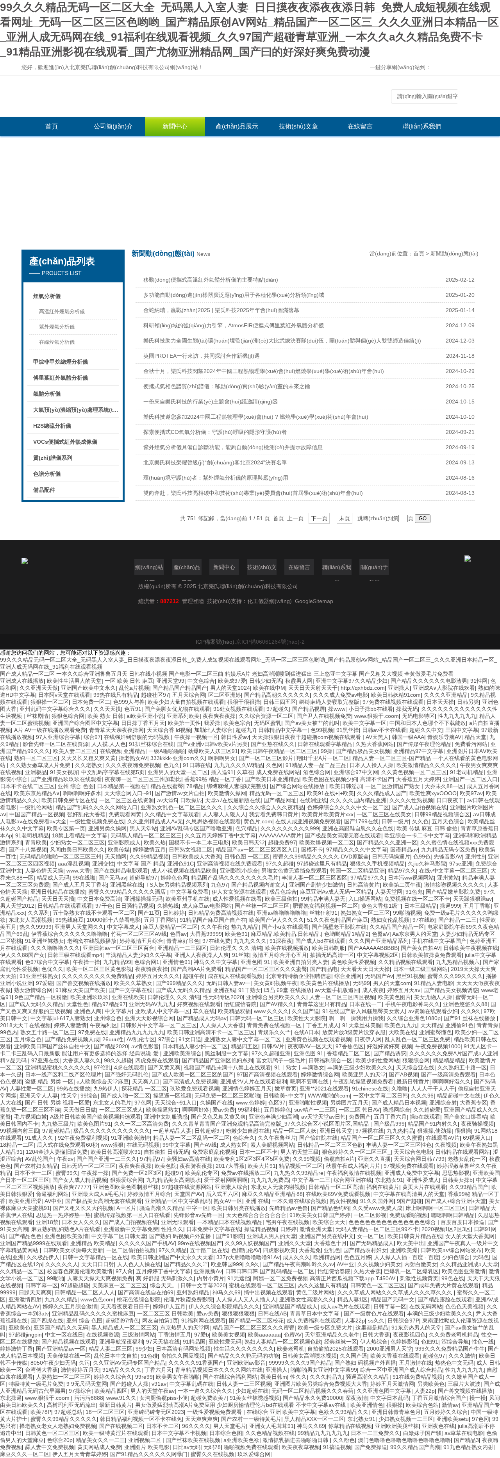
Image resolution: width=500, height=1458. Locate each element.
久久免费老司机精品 (453, 1334)
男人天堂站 (143, 828)
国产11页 (149, 913)
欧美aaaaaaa (264, 1334)
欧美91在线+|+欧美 (330, 793)
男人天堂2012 (17, 906)
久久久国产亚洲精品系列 (378, 941)
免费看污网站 (471, 744)
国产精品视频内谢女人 (258, 885)
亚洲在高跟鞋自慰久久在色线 (357, 828)
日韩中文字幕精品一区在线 (95, 1257)
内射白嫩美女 (420, 1264)
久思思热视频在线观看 (213, 821)
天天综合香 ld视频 (169, 730)
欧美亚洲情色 (366, 1405)
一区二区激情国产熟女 (393, 786)
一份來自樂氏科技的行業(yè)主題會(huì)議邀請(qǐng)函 (210, 401)
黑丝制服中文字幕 (226, 1053)
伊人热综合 (374, 1341)
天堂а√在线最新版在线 (233, 800)
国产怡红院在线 (318, 1138)
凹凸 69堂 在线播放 (288, 990)
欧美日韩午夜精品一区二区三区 (279, 751)
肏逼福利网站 (52, 1194)
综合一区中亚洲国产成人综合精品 (401, 1370)
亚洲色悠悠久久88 (465, 1004)
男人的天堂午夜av (152, 1391)
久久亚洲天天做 (39, 688)
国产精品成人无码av (202, 1018)
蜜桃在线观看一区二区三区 (262, 1285)
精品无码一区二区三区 (276, 793)
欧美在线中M (269, 688)
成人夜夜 (373, 990)
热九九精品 (245, 927)
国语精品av (404, 849)
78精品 (195, 786)
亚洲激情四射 (25, 1299)
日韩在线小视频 (148, 674)
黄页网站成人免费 (99, 1447)
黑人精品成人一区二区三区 (124, 1327)
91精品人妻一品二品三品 (316, 765)
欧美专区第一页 (66, 828)
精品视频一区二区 (301, 1166)
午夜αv (65, 1159)
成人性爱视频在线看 (237, 899)
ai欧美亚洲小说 (145, 716)
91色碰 (149, 1356)
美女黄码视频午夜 (275, 983)
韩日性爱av (235, 737)
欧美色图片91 (94, 1124)
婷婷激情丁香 (16, 1349)
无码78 (212, 1447)
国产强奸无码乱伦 (126, 1074)
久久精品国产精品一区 (397, 927)
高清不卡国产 (376, 779)
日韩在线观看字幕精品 (325, 744)
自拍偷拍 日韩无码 (166, 1152)
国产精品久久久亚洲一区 (387, 842)
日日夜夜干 (450, 800)
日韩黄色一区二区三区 (377, 1285)
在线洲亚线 (313, 800)
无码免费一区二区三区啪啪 (227, 1095)
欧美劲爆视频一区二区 (326, 842)
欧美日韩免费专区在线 (68, 800)
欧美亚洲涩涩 (25, 1201)
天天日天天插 (57, 899)
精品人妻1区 (352, 1299)
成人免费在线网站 (278, 772)
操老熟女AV (133, 758)
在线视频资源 (102, 1334)
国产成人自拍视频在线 (419, 807)
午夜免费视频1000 (438, 1046)
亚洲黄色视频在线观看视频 (318, 1039)
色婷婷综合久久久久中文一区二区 (348, 807)
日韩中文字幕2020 (203, 1285)
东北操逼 (11, 1398)
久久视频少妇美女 (379, 1264)
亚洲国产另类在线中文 (326, 1236)
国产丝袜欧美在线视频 (193, 1440)
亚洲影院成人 (124, 842)
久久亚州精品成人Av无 (155, 821)
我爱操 (212, 723)
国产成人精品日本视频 (398, 1102)
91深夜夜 (281, 941)
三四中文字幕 (461, 730)
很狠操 (463, 1131)
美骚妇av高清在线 (188, 1159)
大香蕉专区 (473, 1102)
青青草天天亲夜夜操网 (116, 730)
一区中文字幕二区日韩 (380, 1095)
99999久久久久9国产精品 (300, 1363)
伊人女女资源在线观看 (239, 892)
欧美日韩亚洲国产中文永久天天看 (172, 1257)
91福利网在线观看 (203, 1320)
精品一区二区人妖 (294, 1131)
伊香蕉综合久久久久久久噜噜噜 (69, 934)
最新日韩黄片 (412, 1081)
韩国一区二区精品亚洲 (357, 870)
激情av (450, 1405)
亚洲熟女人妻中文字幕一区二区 (243, 1039)
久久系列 (39, 913)
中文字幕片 (118, 1011)
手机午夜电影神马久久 (412, 1004)
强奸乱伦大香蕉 (86, 814)
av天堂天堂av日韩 (323, 1117)
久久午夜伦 (214, 927)
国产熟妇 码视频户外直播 (180, 1236)
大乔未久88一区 (444, 786)
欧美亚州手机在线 (187, 899)
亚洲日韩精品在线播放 (57, 892)
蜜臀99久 (66, 1173)
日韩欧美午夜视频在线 (470, 948)
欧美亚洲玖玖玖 (89, 997)
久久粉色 (344, 1440)
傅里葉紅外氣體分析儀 (60, 378)
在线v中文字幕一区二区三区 (453, 870)
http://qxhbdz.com (363, 688)
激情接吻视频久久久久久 (454, 885)
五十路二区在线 (209, 1250)
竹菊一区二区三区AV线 (139, 934)
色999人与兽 (129, 702)
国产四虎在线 (46, 1320)
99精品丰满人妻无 (323, 899)
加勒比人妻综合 (213, 730)
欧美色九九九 (400, 1025)
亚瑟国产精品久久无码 (61, 1327)
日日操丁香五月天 (143, 723)
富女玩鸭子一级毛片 (280, 1060)
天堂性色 (77, 1004)
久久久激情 (462, 1356)
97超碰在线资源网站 (187, 1187)
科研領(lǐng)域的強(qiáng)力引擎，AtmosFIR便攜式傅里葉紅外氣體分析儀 (233, 325)
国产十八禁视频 (28, 849)
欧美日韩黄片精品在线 (415, 1236)
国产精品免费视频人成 (72, 1039)
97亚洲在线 (45, 1060)
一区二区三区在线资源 (126, 800)
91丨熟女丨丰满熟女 (299, 1067)
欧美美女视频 (228, 1334)
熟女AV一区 (228, 1201)
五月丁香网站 (160, 920)
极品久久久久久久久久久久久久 (111, 1131)
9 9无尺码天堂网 (86, 1384)
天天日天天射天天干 (313, 688)
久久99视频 (307, 1159)
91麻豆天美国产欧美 (80, 990)
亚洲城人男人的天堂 (271, 1236)
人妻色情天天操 (44, 870)
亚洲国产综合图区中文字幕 (85, 723)
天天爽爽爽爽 (201, 1419)
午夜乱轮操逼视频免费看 (363, 1081)
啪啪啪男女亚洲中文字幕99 (324, 1370)
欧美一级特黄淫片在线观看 (115, 1433)
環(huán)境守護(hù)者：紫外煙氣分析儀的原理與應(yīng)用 (215, 478)
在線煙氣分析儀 (57, 342)
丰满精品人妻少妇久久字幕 (138, 955)
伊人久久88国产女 (22, 955)
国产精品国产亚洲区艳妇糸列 (217, 1060)
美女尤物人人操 (433, 997)
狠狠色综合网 (68, 716)
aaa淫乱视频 (73, 863)
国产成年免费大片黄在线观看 (443, 1285)
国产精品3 (466, 1440)
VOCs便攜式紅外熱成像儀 (65, 442)
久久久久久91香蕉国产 (196, 1363)
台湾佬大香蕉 (41, 1370)
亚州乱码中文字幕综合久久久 (55, 709)
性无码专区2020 (223, 997)
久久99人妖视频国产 (250, 1243)
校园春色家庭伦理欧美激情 (79, 1271)
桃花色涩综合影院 (139, 1299)
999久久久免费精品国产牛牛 (450, 1349)
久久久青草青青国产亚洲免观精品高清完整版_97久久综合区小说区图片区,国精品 (271, 1124)
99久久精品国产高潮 (415, 1447)
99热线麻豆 (69, 920)
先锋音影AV (448, 856)
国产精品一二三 (457, 920)
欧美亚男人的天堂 (364, 1074)
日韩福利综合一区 (330, 1060)
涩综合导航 (455, 1341)
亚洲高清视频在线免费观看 (229, 863)
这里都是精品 (371, 1327)
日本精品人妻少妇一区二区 (195, 1046)
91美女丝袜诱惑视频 (255, 1398)
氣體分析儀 (47, 394)
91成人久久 (40, 1138)
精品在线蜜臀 (166, 786)
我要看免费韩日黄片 (273, 814)
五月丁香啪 (477, 906)
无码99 (361, 983)
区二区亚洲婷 (224, 695)
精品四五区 (244, 1046)
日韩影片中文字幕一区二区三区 (158, 1025)
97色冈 (480, 1419)
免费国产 (360, 1117)
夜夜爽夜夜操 (219, 716)
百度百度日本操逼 (462, 1222)
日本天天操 (440, 702)
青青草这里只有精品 (321, 1004)
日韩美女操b (457, 1180)
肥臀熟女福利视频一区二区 (325, 906)
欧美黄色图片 (394, 997)
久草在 (245, 772)
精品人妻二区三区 (110, 1349)
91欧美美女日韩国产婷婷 (319, 1215)
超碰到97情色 (122, 1320)
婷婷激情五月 (149, 849)
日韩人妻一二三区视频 (243, 1384)
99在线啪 (84, 877)
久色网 (274, 765)
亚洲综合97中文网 (356, 772)
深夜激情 (356, 1398)
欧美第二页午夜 (402, 885)
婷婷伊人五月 (169, 1306)
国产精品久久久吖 (186, 1264)
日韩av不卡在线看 (384, 730)
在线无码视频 (143, 1145)
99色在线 (452, 1278)
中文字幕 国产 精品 (140, 863)
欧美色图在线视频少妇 (329, 779)
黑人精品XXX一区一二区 (314, 1419)
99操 (326, 751)
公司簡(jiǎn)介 (113, 126)
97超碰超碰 (75, 1285)
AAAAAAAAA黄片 (280, 835)
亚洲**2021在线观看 (324, 1088)
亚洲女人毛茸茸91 (271, 1426)
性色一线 (483, 1341)
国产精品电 (324, 969)
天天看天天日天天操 (365, 969)
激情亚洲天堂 (316, 1229)
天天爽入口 (145, 1081)
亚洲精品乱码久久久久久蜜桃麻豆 (93, 1313)
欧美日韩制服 (328, 948)
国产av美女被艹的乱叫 (311, 723)
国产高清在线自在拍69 (145, 1292)
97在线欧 (423, 920)
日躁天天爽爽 (35, 1292)
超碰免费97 (282, 842)
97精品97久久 (367, 877)
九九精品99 (117, 962)
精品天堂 (475, 737)
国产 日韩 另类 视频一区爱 (57, 1102)
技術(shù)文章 (298, 126)
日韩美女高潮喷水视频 (309, 1356)
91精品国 (194, 1341)
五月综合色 (27, 1039)
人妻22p (355, 1320)
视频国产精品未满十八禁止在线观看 (227, 1067)
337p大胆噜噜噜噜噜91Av (248, 1257)
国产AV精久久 (277, 1004)
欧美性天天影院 (307, 1018)
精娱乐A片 (237, 674)
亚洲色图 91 (255, 962)
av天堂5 (167, 800)
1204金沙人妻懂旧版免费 (57, 1152)
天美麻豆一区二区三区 (119, 1285)
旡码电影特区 (418, 716)
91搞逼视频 (337, 1447)
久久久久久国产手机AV (147, 1243)
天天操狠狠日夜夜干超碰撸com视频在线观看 (307, 737)
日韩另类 (468, 702)
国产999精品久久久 (179, 983)
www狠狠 (112, 1145)
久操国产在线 (216, 1102)
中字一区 (197, 1208)
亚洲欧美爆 (404, 1250)
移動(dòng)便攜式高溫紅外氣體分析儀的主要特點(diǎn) (210, 280)
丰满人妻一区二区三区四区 (314, 877)
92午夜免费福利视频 (83, 1138)
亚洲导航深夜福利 (121, 1341)
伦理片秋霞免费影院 (188, 1299)
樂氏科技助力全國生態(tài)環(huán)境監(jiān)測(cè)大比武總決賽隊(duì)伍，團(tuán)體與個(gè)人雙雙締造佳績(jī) (282, 340)
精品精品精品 (449, 1060)
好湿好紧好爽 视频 (389, 1046)
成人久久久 (296, 1257)
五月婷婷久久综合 (446, 1412)
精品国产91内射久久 (433, 1124)
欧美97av (471, 793)
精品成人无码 (53, 877)
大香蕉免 (310, 1250)
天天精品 (431, 1025)
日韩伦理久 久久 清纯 (236, 948)
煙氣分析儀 (47, 296)
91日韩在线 (197, 765)
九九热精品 (400, 1131)
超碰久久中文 (425, 730)
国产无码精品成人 (372, 1243)
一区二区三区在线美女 (384, 814)
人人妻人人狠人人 (224, 814)
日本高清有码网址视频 (183, 1349)
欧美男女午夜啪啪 (178, 1377)
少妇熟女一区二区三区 (77, 842)
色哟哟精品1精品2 (346, 934)
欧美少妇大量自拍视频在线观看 (186, 702)
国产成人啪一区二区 (125, 1095)
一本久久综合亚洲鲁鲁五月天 (91, 674)
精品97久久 (402, 870)
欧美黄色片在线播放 (325, 983)
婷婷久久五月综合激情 (70, 1306)
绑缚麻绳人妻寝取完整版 (329, 702)
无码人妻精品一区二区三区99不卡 (377, 1229)
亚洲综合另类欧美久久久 (276, 997)
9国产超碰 (409, 1201)
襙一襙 (478, 1398)
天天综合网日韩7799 (419, 1159)
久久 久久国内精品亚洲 (358, 800)
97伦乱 (102, 1067)
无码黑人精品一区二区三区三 (146, 835)
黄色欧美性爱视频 (353, 962)
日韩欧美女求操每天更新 (73, 1250)
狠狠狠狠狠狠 (238, 1313)
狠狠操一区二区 (49, 702)
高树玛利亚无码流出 (71, 1405)
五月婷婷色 (277, 1109)
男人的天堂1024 (230, 688)
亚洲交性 (103, 863)
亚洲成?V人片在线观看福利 (253, 1081)
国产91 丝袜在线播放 (470, 1018)
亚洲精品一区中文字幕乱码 (178, 1201)
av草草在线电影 (464, 1433)
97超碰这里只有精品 (322, 863)
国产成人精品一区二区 (27, 674)
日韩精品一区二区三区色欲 (330, 1145)
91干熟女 (249, 990)
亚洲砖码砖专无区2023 (156, 1412)
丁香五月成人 (322, 1025)
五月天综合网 (188, 695)
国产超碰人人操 (129, 1384)
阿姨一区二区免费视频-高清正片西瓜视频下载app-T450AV (325, 1278)
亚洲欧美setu (452, 1419)
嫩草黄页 (285, 1088)
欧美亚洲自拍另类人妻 (300, 962)
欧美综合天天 (328, 1222)
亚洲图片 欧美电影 (147, 1447)
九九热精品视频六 (458, 962)
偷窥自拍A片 (339, 1159)
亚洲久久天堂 (294, 1243)
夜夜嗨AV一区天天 (310, 1046)
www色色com (97, 1299)
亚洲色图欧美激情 (66, 1236)
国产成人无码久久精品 (182, 990)
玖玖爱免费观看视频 (194, 1088)
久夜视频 (446, 1145)
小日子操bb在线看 (370, 709)
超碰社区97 (155, 695)
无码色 (481, 1257)
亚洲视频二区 (145, 1440)
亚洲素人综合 (231, 1187)
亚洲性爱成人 (422, 1180)
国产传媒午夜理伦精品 (424, 744)
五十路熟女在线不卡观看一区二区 (94, 913)
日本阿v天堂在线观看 (64, 695)
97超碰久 (277, 709)
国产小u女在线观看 (285, 927)
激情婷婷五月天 (80, 1370)
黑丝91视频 (410, 976)
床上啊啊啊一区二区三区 (435, 1208)
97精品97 (151, 1159)
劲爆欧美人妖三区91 (213, 751)
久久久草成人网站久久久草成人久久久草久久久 (396, 1292)
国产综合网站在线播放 (298, 786)
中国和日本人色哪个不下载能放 (427, 723)
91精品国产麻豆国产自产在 (213, 920)
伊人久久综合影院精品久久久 (224, 1306)
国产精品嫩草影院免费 (453, 892)
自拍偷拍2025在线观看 (335, 1349)
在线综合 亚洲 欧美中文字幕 (280, 1412)
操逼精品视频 (260, 1229)
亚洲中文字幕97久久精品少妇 (352, 681)
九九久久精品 (61, 1299)
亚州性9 (475, 856)
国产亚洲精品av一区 (61, 1349)
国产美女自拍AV (420, 948)
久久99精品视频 (149, 856)
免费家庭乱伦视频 (214, 1152)
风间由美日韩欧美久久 (77, 849)
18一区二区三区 (105, 1412)
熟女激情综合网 (33, 990)
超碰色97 (434, 1356)
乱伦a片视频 (134, 688)
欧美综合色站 (422, 1405)
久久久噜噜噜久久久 (55, 948)
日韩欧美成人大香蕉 (196, 856)
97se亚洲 (460, 863)
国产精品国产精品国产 (179, 688)
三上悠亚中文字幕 (335, 674)
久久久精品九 (326, 1377)
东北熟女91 (389, 1180)
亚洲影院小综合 (239, 870)
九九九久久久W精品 (238, 765)
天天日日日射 (97, 1264)
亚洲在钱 (224, 990)
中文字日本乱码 (389, 1398)
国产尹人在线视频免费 (323, 716)
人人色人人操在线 (139, 1264)
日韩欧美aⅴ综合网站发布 (451, 1250)
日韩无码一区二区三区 (257, 1018)
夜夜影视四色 (409, 1334)
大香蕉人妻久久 (81, 1060)
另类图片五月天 (349, 1102)
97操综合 (80, 1391)
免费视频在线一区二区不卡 (417, 899)
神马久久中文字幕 (216, 962)
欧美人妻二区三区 (75, 751)
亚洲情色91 (176, 962)
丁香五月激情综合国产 (439, 1398)
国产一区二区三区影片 (266, 758)
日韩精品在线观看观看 (65, 906)
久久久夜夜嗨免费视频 (132, 765)
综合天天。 (163, 1285)
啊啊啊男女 (222, 758)
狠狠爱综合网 (126, 1180)
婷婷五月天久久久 (158, 976)
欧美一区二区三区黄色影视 (99, 969)
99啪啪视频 (407, 913)
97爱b (201, 1334)
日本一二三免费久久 (375, 1433)
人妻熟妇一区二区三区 (63, 1377)
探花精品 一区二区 (144, 1088)
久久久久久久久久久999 (290, 828)
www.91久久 (121, 1398)
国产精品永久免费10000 (312, 1398)
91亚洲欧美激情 (130, 1138)
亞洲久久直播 (374, 1159)
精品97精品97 (108, 1004)
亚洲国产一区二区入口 (470, 779)
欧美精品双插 (234, 1011)
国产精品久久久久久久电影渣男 (429, 681)
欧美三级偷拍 (281, 899)
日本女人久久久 (81, 1222)
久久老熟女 (88, 765)
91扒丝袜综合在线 (151, 744)
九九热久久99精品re (298, 1173)
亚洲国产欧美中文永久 (88, 688)
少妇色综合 (456, 1257)
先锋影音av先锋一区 (198, 1215)
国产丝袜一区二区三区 (262, 906)
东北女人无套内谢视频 (278, 1187)
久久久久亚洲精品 (446, 695)
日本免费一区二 (91, 702)
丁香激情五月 (174, 1334)
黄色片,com (258, 821)
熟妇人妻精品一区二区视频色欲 (283, 1341)
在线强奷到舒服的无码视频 (137, 737)
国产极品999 (389, 1124)
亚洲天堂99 (170, 681)
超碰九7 (245, 730)
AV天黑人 (377, 737)
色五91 (132, 709)
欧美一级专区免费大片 (325, 1327)
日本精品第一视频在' (122, 786)
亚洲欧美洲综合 (182, 1053)
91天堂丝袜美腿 (361, 1025)
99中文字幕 (176, 1145)
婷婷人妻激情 (70, 1025)
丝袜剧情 (37, 716)
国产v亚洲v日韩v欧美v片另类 (212, 744)
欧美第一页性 (184, 723)
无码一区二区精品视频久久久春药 (312, 1391)
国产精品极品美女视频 (363, 751)
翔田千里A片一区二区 (322, 758)
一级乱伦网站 (36, 807)
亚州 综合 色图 (76, 786)
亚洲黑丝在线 (126, 885)
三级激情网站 (138, 1334)
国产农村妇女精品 (36, 1166)
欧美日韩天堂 (248, 842)
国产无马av (112, 877)
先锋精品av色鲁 (288, 1208)
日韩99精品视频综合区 (442, 814)
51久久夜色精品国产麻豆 (337, 920)
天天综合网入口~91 (128, 793)
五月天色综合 (448, 821)
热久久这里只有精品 (322, 1285)
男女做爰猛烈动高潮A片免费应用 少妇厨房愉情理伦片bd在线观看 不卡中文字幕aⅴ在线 (241, 1405)
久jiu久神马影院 (427, 863)
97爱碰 (44, 983)
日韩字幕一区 (41, 1285)
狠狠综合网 (416, 1060)
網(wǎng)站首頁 (149, 569)
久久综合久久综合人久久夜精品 (265, 807)
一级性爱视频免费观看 (215, 1412)
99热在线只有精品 (115, 695)
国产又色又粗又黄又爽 (218, 1117)
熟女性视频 (343, 1201)
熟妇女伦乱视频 (390, 920)
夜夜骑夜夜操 (151, 969)
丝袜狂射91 (323, 913)
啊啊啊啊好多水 (82, 793)
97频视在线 (369, 1131)
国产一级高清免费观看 (448, 1074)
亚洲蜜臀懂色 (435, 1032)
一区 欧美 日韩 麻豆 (129, 681)
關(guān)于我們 (374, 569)
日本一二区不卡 (258, 1152)
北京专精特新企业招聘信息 (298, 976)
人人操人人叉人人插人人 (246, 1299)
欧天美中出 (410, 1243)
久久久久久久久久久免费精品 (97, 976)
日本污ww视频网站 (411, 877)
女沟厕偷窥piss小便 (163, 1398)
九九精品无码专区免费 (448, 849)
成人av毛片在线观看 (345, 1306)
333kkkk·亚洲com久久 (177, 758)
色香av (178, 934)
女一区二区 (370, 1236)
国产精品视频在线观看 (68, 1341)
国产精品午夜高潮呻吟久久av (298, 1264)
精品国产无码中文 (392, 1299)
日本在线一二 (365, 1004)
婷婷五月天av (403, 990)
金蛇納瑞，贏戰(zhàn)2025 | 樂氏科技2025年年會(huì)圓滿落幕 (221, 310)
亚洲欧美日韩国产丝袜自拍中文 (52, 1046)
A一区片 (126, 1208)
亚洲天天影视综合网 (149, 1018)
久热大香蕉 (367, 1271)
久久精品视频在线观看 (405, 962)
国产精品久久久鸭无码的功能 (243, 1356)
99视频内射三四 (19, 1131)
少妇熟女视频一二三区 (406, 1419)
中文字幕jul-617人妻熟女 (60, 1018)
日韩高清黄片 (363, 885)
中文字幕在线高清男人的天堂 (409, 1194)
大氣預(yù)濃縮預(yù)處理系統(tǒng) (76, 410)
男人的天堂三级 (299, 1152)
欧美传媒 (119, 849)
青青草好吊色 (182, 941)
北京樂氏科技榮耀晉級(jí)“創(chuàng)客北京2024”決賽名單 (215, 462)
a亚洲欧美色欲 (241, 1440)
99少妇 (144, 1349)
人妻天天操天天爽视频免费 (100, 1278)
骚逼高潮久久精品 (161, 1208)
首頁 (51, 126)
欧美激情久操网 (227, 793)
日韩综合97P (403, 1320)
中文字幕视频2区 (377, 955)
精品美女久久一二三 (100, 1440)
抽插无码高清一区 (332, 955)
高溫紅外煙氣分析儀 (62, 311)
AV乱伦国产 (39, 1159)
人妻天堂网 (388, 892)
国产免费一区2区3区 (137, 1173)
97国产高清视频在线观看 (267, 1074)
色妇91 (429, 1341)
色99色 (421, 856)
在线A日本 (306, 1032)
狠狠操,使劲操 (434, 1131)
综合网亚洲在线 (353, 1180)
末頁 (344, 518)
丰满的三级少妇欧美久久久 (360, 1067)
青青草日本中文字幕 (315, 1313)
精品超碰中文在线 (458, 1095)
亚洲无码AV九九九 (151, 1004)
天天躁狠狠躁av (472, 899)
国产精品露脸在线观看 (445, 1299)
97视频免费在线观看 (409, 1166)
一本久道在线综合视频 (299, 1201)
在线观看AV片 (443, 1138)
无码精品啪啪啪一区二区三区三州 (61, 856)
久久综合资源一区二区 (266, 716)
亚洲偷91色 (459, 1025)
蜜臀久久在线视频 (212, 1454)
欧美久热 (155, 842)
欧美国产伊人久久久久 (276, 920)
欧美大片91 (262, 1166)
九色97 (219, 885)
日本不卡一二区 (33, 1173)
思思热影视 (456, 1173)
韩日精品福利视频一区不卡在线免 (141, 1419)
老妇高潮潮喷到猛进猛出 (282, 674)
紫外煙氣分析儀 (57, 327)
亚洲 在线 (257, 1201)
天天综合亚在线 (415, 1067)
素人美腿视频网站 (272, 1145)
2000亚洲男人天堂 (389, 1349)
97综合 (166, 1039)
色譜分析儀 (47, 474)
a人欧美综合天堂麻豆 (103, 1081)
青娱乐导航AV (444, 737)
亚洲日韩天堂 (336, 1131)
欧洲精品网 (327, 1257)
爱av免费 (223, 1109)
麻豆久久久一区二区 (24, 1454)
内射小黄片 (210, 1278)
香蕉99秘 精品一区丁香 (212, 779)
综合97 (92, 737)
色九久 (171, 765)
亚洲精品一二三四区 (182, 948)
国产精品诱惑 (389, 1053)
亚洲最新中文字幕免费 (131, 1229)
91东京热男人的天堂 (416, 1327)
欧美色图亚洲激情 (464, 1271)
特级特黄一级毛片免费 (36, 1384)
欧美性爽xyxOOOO (433, 793)
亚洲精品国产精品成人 (290, 1306)
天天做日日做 (79, 1109)
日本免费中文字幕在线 (213, 1229)
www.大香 (78, 870)
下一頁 (319, 518)
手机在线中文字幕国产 (439, 941)
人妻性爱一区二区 (32, 1088)
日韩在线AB (272, 1313)
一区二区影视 (370, 1215)
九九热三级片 (57, 1124)
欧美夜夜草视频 (301, 1447)
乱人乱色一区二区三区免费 (417, 1039)
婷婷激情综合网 (320, 1074)
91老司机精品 (467, 772)
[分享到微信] (448, 68)
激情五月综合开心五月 (279, 955)
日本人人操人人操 (371, 765)
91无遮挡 (238, 1278)
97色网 (143, 1102)
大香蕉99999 (206, 934)
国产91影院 (230, 1236)
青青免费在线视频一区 (275, 1025)
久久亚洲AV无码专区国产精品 (129, 1363)
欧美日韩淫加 (345, 786)
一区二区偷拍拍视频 (130, 1250)
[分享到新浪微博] (461, 68)
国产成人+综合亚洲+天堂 (455, 1201)
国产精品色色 (25, 1236)
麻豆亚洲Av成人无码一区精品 (336, 892)
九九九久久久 (250, 941)
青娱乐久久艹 (274, 1032)
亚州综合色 (107, 1018)
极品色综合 (283, 892)
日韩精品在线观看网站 (462, 1152)
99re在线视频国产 (200, 1243)
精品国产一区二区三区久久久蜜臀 (266, 969)
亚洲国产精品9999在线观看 (33, 1243)
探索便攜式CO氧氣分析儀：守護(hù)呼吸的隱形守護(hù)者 (215, 432)
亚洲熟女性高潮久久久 (306, 1299)
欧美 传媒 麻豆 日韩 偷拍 (426, 828)
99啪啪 (55, 1278)
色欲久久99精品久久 (343, 1412)
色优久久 (52, 969)
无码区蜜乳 (267, 723)
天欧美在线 (402, 1032)
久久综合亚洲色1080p (414, 1018)
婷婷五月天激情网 (392, 1384)
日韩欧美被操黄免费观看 (432, 955)
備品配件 (44, 490)
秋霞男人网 (298, 681)
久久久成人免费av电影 (340, 695)
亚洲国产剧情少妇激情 (316, 885)
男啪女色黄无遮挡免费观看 (294, 870)
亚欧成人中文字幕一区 (162, 1011)
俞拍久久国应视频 (183, 1356)
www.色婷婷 (250, 1102)
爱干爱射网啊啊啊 (226, 1180)
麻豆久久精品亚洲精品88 (272, 1194)
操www (336, 709)
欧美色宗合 (237, 723)
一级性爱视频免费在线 (97, 821)
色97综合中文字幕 (47, 962)
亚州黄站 (448, 877)
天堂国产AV (188, 1194)
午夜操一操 (86, 962)
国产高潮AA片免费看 (196, 969)
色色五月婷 (357, 1257)
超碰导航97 (143, 877)
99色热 (8, 1032)
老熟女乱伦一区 (467, 1159)
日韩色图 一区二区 (247, 856)
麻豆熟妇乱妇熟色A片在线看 (65, 1229)
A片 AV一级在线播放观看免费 (50, 730)
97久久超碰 (280, 863)
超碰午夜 (194, 976)
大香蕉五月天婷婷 (418, 779)
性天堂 (69, 1095)
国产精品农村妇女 (365, 1250)
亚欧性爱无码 (225, 1341)
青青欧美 (36, 842)
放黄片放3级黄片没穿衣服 (354, 1032)
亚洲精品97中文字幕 (418, 751)
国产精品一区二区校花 (256, 1320)
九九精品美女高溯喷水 (173, 1180)
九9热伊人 (105, 1088)
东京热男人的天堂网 (184, 1327)
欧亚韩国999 (226, 1264)
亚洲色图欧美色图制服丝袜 (126, 1187)
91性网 (479, 681)
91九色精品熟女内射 (468, 1447)
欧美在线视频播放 (287, 948)
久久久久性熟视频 (411, 800)
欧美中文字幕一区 (364, 723)
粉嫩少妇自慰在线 (248, 1131)
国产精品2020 (111, 1046)
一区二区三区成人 (121, 1109)
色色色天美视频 (464, 1306)
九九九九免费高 (270, 1180)
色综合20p (60, 1440)
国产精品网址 (280, 800)
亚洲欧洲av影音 (246, 1363)
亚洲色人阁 (88, 1011)
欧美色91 (236, 934)
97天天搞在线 (163, 1341)
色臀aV (380, 934)
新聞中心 (175, 126)
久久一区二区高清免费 (141, 1124)
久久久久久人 (61, 1264)
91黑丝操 (347, 730)
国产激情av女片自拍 (180, 793)
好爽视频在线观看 (199, 1004)
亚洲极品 (36, 772)
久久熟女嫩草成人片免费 (41, 765)
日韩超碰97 (209, 1131)
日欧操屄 (191, 800)
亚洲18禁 (47, 1222)
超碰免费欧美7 (209, 1398)
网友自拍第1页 (160, 1320)
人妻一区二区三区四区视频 (342, 997)
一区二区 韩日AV (359, 1109)
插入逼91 (222, 772)
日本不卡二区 (162, 1426)
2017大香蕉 (230, 1166)
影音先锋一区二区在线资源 (55, 744)
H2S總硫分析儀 (52, 426)
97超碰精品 (56, 1131)
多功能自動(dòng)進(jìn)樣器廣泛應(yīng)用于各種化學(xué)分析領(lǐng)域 (233, 295)
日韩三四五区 (279, 702)
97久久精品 (173, 1250)
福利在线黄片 (382, 1187)
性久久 (298, 1377)
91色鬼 (414, 892)
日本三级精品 (420, 906)
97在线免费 (216, 941)
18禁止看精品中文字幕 (79, 835)
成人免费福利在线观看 (314, 1320)
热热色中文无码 (454, 1363)
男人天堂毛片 (229, 1426)
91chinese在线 (370, 1088)
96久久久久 (196, 1426)
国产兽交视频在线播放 (83, 983)
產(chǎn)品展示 (237, 126)
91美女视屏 (64, 772)
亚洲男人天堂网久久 (79, 927)
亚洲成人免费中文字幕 (411, 1173)
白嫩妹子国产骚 (422, 1433)
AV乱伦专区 (141, 1039)
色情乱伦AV (245, 1250)
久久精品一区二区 (22, 1271)
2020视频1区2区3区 (446, 1229)
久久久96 (422, 1095)
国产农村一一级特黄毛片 (251, 1419)
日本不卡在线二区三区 (27, 786)
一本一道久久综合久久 (205, 1391)
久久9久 (470, 1011)
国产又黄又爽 (164, 1067)
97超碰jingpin (25, 1334)
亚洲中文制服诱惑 (166, 1117)
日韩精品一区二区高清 (336, 1187)
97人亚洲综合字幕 (58, 737)
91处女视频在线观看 (238, 709)
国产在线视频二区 (121, 1426)
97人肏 (124, 1271)
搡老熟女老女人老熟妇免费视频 (58, 1426)
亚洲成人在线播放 (22, 681)
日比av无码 (186, 1447)
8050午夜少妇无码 (53, 1363)
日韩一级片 (395, 821)
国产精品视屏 (308, 709)
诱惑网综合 (396, 1109)
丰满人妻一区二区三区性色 (399, 1145)
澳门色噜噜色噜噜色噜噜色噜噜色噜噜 (404, 1440)
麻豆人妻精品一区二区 (170, 927)
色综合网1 (146, 962)
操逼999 (450, 906)
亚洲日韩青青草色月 (396, 1412)
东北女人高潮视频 (30, 920)
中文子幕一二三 (311, 1180)
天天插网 (116, 856)
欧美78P (40, 1412)
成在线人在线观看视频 (235, 976)
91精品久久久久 (121, 1370)
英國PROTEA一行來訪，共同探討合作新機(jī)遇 (201, 356)
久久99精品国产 (468, 1187)
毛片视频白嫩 (30, 1117)
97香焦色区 (350, 1046)
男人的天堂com (392, 983)
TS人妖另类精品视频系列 (177, 885)
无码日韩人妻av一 (228, 983)
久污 (84, 1363)
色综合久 (244, 1138)
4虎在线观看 (129, 1067)
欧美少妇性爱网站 (377, 1060)
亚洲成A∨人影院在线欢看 (444, 688)
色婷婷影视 (404, 1341)
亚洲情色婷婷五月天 (246, 1088)
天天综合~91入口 (176, 1102)
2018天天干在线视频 (25, 1025)
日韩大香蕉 (376, 1334)
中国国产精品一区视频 (36, 814)
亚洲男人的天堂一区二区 (178, 772)
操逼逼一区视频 (172, 1095)
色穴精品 (246, 828)
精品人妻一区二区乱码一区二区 (191, 1138)
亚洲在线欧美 (128, 997)
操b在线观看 (425, 1117)
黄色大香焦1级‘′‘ (381, 906)
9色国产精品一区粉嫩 (41, 997)
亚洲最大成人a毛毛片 (98, 1194)
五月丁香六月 (390, 1117)
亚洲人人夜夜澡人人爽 (201, 955)
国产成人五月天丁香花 (79, 885)
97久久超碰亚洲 (271, 1053)
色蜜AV (293, 1334)
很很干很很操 (243, 702)
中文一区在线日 (64, 1334)
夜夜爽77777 (74, 1187)
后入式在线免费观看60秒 (67, 1145)
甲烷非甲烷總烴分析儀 (60, 362)
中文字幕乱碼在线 (191, 1384)
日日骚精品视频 (135, 906)
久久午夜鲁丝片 (277, 1138)
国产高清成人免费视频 (189, 1081)
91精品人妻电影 (433, 983)
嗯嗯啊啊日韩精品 (453, 1215)
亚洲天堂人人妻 (39, 1095)
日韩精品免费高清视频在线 (221, 913)
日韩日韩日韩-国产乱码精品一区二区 (269, 1271)
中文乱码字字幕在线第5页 (113, 772)
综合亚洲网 (348, 976)
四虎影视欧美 (279, 1250)
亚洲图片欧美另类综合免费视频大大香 (320, 1384)
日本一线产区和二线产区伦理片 (63, 1074)
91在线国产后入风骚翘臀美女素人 (363, 1011)
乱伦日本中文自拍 (116, 1356)
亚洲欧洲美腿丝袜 (397, 1426)
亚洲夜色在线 (438, 1426)
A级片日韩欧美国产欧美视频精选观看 (95, 1117)
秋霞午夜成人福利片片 (353, 1166)
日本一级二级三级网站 (420, 969)
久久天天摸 (107, 709)
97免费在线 (92, 1032)
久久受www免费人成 (377, 1208)
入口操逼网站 (364, 899)
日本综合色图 (225, 1433)
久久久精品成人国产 (381, 793)
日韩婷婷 (174, 913)
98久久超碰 (118, 1060)
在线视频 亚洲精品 (122, 751)
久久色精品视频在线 (270, 1433)
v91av (159, 1384)
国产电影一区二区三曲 (196, 674)
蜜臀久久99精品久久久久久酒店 (127, 892)
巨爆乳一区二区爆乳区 (411, 1271)
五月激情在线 (415, 1363)
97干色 (103, 906)
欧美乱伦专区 (201, 1173)
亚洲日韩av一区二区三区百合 (118, 948)
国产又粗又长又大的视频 (83, 1208)
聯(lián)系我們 (421, 126)
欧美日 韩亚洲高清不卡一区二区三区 (211, 1032)
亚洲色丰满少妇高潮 (273, 1117)
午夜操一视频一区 (196, 737)
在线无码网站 (425, 1306)
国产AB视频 (403, 1074)
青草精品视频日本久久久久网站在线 (218, 1370)
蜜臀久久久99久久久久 (455, 976)
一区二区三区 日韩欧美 (165, 1313)
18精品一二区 (17, 1145)
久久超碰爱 (427, 1109)
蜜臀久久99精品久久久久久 (63, 1419)
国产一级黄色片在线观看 (374, 1313)
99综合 (89, 1095)
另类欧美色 (431, 1384)
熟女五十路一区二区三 (47, 1032)
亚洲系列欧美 (183, 716)
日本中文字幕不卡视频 (179, 1433)
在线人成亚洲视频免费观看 (308, 821)
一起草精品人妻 (172, 1131)
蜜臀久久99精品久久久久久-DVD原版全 (321, 856)
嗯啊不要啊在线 (310, 1081)
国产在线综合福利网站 (230, 1377)
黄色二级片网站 (315, 1292)
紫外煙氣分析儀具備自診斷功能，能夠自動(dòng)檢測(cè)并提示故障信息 (233, 447)
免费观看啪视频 (408, 1215)
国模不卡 (312, 849)
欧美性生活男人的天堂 (74, 681)
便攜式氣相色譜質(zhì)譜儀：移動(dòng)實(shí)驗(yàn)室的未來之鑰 (226, 386)
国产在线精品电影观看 (120, 870)
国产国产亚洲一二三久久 (107, 1159)
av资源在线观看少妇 (433, 1011)
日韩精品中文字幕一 (282, 730)
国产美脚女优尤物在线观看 (177, 709)
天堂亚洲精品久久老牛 (332, 1334)
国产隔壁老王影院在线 (339, 927)
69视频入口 (477, 1138)
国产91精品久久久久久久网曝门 (149, 1454)
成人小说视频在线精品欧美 (184, 870)
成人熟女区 (233, 1145)
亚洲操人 (399, 688)
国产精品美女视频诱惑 (450, 990)
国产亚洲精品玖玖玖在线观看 (66, 779)
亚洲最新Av (208, 1271)
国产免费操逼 (370, 1447)
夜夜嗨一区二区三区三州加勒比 (143, 779)
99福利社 (249, 1109)
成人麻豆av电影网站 (207, 906)
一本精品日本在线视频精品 (229, 1222)
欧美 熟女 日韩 (105, 716)
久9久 (252, 1264)
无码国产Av (379, 976)
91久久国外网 (377, 1201)
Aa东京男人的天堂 (414, 934)
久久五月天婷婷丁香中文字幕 (220, 835)
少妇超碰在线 (252, 1391)
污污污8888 (88, 1398)
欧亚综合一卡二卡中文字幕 (417, 835)
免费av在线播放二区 (246, 1173)
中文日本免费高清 (99, 899)
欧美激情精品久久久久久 (426, 765)
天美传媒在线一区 (69, 1356)
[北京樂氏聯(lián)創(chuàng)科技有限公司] (138, 96)
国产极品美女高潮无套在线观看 (343, 835)
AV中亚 (53, 1201)
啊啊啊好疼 (195, 1109)
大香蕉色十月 (330, 1243)
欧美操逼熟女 (162, 1109)
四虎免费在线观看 (157, 1060)
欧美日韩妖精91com (396, 695)
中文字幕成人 (123, 927)
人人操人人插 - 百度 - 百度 (406, 1257)
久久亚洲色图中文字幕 (384, 1391)
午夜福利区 (103, 1025)
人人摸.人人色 (108, 744)
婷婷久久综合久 (113, 1377)
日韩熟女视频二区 (190, 849)
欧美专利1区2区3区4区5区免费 (251, 1159)
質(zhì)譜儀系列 (52, 458)
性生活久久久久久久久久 (244, 1349)
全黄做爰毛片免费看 (429, 674)
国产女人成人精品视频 (79, 1180)
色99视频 (322, 730)
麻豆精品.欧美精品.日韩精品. (286, 934)
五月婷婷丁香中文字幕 (163, 1271)
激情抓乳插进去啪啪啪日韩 (296, 1440)
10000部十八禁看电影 (114, 920)
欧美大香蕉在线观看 (395, 1356)
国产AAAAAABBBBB (373, 948)
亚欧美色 (19, 1327)
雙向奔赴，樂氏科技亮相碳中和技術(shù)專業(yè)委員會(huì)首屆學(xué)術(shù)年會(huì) (253, 493)
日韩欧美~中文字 (284, 1095)
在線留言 (360, 126)
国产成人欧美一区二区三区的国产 (193, 1074)
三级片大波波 (464, 1384)
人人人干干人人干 (433, 1088)
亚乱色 (332, 1250)
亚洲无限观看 (177, 1222)
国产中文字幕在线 (130, 990)
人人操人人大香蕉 (222, 1025)
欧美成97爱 (232, 681)
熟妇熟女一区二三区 (365, 913)
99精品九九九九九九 (323, 1433)
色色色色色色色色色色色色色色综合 (393, 1222)
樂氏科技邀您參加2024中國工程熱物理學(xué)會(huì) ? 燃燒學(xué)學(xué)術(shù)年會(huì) (255, 417)
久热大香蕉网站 (374, 744)
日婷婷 (288, 1229)
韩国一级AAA (408, 737)
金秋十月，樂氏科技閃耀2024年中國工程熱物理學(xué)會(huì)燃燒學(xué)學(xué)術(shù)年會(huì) (263, 371)
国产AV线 (205, 1145)
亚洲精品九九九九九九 (136, 1032)
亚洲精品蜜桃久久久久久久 (58, 1067)
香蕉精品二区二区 (348, 1053)
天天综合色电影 (413, 1152)
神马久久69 (226, 1292)
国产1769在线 (361, 821)
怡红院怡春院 (240, 1004)
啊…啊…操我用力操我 (356, 1018)
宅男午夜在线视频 (287, 1222)
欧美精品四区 (111, 1391)
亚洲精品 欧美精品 (93, 1243)
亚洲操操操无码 (143, 899)
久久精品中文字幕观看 (172, 814)
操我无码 (407, 709)
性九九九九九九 (457, 716)
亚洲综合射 (443, 1102)
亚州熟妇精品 (193, 1292)
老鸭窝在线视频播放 (91, 941)
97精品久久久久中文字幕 (356, 849)
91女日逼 (190, 1039)
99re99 (144, 1377)
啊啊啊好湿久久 (451, 1081)
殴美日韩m (274, 1377)
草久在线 (204, 1011)
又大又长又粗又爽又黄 (88, 758)
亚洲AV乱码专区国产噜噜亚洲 (196, 828)
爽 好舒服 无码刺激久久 (165, 1278)
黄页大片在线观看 (424, 1187)
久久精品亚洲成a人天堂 (469, 1264)
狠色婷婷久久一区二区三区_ (356, 1152)
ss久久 (376, 1320)
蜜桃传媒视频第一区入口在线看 (132, 1215)
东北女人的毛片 (112, 1102)
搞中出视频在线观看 (268, 1292)
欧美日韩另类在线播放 (238, 1208)
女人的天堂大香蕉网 (470, 1236)
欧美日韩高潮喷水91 (116, 1152)
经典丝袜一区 (340, 1341)
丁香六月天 (158, 1370)
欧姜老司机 (290, 1349)
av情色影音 (145, 1046)
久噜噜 (399, 1088)
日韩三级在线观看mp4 (75, 955)
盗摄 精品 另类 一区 (49, 1081)
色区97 (277, 1102)
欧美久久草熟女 (133, 983)
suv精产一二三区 (315, 1109)
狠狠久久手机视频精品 (377, 863)
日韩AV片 (272, 1046)
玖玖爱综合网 (254, 1454)
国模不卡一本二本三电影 (199, 842)
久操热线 (168, 906)
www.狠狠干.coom (376, 716)
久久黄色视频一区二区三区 (414, 772)
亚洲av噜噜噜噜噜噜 (281, 913)
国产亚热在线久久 (273, 744)
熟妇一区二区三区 (36, 758)
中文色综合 (201, 681)
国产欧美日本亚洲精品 (272, 779)
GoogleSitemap (314, 601)
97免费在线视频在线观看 (392, 702)
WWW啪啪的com (329, 1095)
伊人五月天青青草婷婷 (79, 1454)
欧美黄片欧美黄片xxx (328, 814)
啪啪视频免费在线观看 (251, 1447)
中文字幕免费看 (189, 892)
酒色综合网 (316, 772)
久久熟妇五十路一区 (462, 1067)
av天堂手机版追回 (337, 990)
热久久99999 (36, 927)
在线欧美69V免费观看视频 (338, 1194)
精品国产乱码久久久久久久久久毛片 (235, 877)
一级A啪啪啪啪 (166, 751)
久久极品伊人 (43, 1257)
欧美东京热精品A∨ (37, 793)
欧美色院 (166, 1166)
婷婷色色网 (174, 877)
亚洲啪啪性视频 (308, 1102)
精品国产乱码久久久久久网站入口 (96, 807)
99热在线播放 (73, 1088)
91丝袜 (240, 955)
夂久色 (420, 821)
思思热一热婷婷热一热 (63, 1215)
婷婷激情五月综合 (141, 941)
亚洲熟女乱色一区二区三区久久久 (182, 807)
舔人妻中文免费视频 (49, 1447)
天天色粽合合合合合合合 (256, 1215)
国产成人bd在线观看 (320, 941)
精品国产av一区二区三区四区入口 (257, 849)
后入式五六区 (222, 1194)
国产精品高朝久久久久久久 (277, 695)
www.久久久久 (271, 1011)
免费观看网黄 (125, 814)
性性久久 (172, 1229)
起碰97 (173, 1173)
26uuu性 (112, 1039)
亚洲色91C (180, 863)
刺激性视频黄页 (419, 1278)
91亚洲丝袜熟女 (44, 941)
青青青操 (487, 1025)
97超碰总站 (68, 1412)
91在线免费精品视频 (418, 1377)
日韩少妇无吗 (265, 681)
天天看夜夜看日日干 (125, 1306)
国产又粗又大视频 (381, 674)
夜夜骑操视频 (477, 1124)
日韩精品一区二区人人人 (85, 1292)
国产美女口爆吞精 (465, 1117)
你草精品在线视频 (350, 1426)
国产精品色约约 (330, 1208)
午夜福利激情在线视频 (354, 1173)
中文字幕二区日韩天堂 (118, 1236)
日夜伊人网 (368, 1039)
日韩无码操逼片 (391, 856)
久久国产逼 (305, 1011)
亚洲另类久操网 (107, 828)
